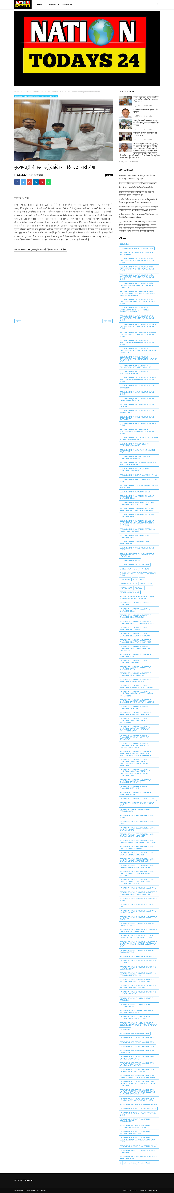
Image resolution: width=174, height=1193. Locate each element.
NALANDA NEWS (126, 588)
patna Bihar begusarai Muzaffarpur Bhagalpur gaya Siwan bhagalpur (135, 714)
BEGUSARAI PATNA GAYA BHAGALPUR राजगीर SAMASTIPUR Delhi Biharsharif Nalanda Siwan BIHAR (136, 285)
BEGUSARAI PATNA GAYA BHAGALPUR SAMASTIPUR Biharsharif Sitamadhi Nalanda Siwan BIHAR (138, 359)
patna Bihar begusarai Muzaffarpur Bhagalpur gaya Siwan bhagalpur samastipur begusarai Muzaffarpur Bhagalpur (135, 763)
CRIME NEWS (125, 579)
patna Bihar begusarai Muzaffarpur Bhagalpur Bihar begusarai (135, 616)
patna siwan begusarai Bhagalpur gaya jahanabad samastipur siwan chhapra (137, 1099)
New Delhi (139, 588)
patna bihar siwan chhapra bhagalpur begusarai (136, 999)
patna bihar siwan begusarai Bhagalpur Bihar (137, 816)
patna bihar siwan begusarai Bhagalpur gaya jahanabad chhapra (137, 847)
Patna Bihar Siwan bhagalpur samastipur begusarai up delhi (138, 993)
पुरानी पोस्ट (107, 321)
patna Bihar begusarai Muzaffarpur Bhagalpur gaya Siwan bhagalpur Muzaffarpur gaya (135, 729)
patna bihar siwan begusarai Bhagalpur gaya (137, 823)
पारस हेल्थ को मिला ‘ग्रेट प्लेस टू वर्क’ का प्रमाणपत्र (145, 134)
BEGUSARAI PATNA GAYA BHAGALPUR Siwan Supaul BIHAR (137, 418)
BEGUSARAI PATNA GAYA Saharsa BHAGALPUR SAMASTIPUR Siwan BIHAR (138, 463)
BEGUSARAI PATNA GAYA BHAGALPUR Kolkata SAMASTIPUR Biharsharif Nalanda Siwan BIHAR (138, 326)
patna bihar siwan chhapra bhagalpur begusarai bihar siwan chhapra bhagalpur (138, 1024)
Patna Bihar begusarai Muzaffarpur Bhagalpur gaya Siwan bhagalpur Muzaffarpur (135, 721)
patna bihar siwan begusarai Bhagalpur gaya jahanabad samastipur (137, 854)
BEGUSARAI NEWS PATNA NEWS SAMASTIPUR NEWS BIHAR (137, 555)
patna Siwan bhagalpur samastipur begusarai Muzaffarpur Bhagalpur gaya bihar (137, 1140)
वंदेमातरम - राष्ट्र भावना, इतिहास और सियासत (145, 110)
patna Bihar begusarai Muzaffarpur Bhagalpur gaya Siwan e (135, 781)
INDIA (142, 579)
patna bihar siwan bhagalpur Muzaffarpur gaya (138, 906)
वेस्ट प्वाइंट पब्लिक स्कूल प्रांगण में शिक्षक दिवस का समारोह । (139, 183)
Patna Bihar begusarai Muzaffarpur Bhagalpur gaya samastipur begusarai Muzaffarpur (136, 694)
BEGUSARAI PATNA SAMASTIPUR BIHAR (135, 492)
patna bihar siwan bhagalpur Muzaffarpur (138, 888)
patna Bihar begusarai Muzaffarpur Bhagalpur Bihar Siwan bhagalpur (135, 635)
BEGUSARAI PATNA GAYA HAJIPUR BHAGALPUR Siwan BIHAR (137, 451)
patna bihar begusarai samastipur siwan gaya (137, 804)
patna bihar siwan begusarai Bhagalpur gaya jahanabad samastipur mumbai (137, 860)
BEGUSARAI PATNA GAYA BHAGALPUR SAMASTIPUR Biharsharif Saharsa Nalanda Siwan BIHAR (138, 351)
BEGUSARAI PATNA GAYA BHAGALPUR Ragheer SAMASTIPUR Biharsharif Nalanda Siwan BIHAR (138, 334)
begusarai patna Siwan (130, 560)
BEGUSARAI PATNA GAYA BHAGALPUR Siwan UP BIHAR (138, 424)
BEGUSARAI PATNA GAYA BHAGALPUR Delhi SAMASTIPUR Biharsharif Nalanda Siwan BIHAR (137, 318)
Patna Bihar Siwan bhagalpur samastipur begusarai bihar (138, 968)
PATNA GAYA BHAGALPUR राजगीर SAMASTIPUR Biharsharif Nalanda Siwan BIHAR (137, 597)
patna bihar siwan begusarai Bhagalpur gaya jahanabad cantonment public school (139, 841)
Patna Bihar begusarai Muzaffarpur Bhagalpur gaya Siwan (135, 707)
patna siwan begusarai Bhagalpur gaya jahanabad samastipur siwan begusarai (137, 1077)
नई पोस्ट (18, 321)
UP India (132, 1163)
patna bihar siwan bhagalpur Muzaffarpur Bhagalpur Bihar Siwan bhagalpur (138, 893)
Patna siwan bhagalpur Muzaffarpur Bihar (138, 1104)
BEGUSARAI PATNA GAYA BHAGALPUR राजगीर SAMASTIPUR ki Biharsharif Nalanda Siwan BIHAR (138, 302)
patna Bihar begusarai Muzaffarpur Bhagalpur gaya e (135, 668)
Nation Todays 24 (39, 1190)
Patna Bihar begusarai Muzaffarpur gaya (138, 799)
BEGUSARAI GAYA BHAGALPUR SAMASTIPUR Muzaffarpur (136, 253)
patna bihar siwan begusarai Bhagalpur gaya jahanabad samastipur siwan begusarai (137, 874)
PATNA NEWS (125, 1029)
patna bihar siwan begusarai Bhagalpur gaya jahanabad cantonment (137, 835)
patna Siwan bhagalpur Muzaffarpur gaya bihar (138, 1114)
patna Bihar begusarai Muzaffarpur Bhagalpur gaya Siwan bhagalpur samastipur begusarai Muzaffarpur (135, 753)
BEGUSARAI (124, 244)
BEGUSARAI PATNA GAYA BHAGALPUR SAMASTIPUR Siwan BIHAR (134, 372)
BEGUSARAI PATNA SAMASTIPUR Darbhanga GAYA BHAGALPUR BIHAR (137, 530)
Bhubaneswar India (128, 569)
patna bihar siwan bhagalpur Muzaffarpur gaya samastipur (138, 951)
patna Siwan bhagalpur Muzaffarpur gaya (138, 1109)
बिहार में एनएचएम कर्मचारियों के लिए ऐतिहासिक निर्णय (136, 187)
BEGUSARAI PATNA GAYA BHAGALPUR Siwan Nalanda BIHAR (137, 412)
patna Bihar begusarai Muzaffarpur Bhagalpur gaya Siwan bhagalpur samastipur (135, 737)
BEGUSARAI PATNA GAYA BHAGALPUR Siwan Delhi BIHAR (137, 406)
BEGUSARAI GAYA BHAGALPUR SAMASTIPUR (136, 248)
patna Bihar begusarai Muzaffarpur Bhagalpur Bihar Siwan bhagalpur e (135, 641)
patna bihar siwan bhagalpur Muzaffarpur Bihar (138, 899)
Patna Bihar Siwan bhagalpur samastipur (138, 957)
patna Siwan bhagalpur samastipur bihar (138, 1146)
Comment (109, 175)
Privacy (143, 1190)
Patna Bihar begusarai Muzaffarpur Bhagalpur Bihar (135, 610)
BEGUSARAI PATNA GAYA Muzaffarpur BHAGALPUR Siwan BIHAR (135, 457)
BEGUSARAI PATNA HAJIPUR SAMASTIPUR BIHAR (138, 475)
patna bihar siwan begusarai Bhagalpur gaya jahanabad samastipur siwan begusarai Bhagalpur (137, 882)
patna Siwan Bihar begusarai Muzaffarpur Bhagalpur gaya (138, 1158)
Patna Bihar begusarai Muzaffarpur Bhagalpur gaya (135, 655)
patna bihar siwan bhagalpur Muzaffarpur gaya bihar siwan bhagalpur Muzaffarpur (138, 937)
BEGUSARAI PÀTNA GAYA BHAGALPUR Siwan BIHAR (137, 549)
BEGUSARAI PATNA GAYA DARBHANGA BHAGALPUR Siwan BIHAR (134, 445)
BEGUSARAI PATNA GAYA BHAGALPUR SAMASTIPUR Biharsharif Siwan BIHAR (135, 366)
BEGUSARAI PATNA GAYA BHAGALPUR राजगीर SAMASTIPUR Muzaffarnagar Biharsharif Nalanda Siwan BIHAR (137, 293)
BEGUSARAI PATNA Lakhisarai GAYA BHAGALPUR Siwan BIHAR (139, 486)
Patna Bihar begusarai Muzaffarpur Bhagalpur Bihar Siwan (135, 629)
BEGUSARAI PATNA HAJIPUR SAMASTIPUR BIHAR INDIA (138, 480)
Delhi (135, 579)
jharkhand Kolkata (128, 584)
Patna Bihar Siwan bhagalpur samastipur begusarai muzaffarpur (138, 974)
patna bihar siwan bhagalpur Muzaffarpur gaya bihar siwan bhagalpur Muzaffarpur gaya (138, 944)
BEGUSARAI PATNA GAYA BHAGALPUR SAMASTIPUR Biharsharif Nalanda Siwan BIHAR (137, 343)
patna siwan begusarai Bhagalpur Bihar (137, 1038)
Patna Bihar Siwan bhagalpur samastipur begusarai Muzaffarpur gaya (138, 987)
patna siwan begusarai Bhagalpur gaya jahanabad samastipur (137, 1058)
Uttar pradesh (144, 1163)
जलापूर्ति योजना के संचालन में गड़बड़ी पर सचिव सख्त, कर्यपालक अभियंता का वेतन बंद (146, 122)
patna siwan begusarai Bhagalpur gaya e (137, 1046)
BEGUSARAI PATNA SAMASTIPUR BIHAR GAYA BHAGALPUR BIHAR (36, 96)
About (125, 1190)
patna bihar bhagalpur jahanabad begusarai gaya (135, 810)
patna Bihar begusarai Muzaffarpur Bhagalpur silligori (135, 793)
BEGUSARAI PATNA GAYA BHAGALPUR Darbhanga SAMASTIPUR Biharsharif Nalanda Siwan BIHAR (135, 310)
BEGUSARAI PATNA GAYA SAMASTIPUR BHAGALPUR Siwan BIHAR (134, 470)
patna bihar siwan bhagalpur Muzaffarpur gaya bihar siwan (138, 924)
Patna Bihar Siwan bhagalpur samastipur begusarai (138, 962)
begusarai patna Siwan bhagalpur (134, 565)
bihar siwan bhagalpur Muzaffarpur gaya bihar (138, 574)
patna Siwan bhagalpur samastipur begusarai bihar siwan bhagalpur (135, 1126)
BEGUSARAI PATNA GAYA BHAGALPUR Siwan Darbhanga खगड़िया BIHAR (137, 399)
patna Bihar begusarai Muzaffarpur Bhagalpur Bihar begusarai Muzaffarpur (138, 622)
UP (125, 1163)
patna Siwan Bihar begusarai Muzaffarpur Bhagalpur (138, 1151)
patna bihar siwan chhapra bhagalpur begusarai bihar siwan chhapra (136, 1018)
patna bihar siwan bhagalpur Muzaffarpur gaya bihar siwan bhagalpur (138, 930)
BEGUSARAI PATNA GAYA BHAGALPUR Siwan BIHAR (137, 393)
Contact (134, 1190)
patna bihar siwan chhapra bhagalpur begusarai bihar (136, 1005)
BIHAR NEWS (144, 569)
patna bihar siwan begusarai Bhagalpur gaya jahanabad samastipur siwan (137, 866)
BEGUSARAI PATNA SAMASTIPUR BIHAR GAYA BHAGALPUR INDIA (137, 516)
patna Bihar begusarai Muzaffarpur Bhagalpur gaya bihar (135, 662)
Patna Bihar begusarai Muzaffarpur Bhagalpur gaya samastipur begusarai (136, 687)
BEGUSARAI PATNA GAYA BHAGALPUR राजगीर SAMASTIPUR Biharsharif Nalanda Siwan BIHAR (137, 261)
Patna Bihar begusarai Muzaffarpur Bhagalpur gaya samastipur (135, 680)
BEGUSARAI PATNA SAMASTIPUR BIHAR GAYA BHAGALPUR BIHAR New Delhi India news (137, 509)
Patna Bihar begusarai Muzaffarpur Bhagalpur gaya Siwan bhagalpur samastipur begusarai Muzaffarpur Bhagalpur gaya (135, 773)
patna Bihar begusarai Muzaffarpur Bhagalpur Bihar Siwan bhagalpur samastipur (135, 648)
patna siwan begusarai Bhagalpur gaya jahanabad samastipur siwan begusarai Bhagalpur (137, 1084)
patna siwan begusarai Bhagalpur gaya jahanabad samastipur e (137, 1064)
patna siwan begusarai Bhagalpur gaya (137, 1042)
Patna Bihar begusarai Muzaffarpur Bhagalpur (135, 604)
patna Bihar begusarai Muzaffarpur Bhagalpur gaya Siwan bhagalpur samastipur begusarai (135, 745)
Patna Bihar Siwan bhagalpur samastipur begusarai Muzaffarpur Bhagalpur (138, 980)
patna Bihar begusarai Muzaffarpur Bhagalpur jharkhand (135, 787)
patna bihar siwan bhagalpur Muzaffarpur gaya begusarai (138, 912)
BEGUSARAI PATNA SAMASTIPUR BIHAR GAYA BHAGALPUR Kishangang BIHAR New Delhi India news (137, 523)
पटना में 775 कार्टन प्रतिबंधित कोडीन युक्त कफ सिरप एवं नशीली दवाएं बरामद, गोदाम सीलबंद (146, 99)
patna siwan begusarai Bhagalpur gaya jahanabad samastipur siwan (137, 1070)
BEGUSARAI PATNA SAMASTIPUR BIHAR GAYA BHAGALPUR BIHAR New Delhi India (137, 503)
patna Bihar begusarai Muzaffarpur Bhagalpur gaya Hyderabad (135, 674)
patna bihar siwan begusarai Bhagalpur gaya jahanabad (137, 829)
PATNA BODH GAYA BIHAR (129, 592)
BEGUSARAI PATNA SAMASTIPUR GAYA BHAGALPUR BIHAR (134, 536)
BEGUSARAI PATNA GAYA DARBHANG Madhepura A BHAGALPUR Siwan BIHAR (139, 439)
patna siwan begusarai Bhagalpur (134, 1034)
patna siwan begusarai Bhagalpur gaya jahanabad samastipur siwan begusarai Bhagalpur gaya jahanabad (137, 1092)
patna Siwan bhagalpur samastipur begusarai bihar (135, 1120)
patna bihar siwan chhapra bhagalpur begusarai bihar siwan (136, 1011)
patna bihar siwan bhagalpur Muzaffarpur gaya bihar (138, 918)
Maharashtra (146, 584)
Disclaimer (153, 1190)
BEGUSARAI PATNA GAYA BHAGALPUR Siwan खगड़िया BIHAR (137, 387)
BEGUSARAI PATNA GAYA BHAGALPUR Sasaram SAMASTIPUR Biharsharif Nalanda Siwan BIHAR (138, 380)
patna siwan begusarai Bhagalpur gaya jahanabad (137, 1051)
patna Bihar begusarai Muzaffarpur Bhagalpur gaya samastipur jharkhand (137, 701)
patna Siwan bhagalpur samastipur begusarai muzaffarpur (135, 1133)
